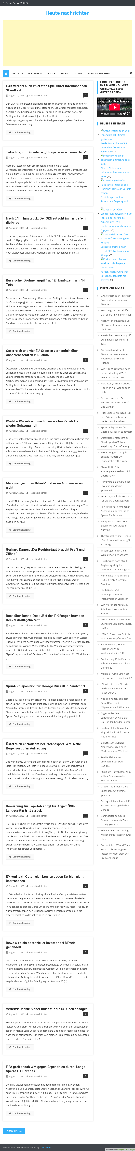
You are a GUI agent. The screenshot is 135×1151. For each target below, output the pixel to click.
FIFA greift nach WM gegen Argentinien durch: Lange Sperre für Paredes (115, 511)
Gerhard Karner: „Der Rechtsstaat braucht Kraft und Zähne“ (115, 402)
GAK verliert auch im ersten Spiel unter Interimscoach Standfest (116, 300)
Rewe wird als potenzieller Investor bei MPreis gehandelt (115, 486)
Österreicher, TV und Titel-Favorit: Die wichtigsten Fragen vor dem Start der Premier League (115, 851)
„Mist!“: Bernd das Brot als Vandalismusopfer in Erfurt (116, 636)
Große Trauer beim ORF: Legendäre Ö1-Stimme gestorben (114, 791)
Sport (64, 73)
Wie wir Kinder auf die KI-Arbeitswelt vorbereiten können (115, 609)
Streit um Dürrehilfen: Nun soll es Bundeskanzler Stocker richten (116, 776)
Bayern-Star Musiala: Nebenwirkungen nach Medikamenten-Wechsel (114, 747)
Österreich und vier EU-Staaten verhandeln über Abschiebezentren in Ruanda (115, 356)
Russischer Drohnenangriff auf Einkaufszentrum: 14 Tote (116, 339)
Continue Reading (21, 132)
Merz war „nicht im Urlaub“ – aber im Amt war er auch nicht (116, 388)
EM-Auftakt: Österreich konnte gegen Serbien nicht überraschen (116, 471)
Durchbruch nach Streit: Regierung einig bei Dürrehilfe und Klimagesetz (116, 565)
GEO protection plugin (126, 1149)
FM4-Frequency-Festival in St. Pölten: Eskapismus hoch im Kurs (116, 624)
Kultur (77, 73)
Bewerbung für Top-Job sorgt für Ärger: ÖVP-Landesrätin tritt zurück (114, 457)
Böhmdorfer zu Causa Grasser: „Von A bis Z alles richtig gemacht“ (115, 820)
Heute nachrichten (67, 13)
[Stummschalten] (124, 113)
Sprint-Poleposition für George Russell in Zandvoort (45, 686)
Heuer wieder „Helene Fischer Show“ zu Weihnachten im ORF (113, 649)
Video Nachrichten (99, 73)
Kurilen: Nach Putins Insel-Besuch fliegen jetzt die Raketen (115, 580)
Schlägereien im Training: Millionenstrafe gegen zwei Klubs (116, 835)
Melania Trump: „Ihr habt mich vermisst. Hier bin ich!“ (116, 676)
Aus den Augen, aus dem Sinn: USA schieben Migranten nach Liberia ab (115, 703)
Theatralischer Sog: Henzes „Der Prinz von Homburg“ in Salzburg (116, 540)
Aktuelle (17, 73)
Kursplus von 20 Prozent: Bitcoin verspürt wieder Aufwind (114, 525)
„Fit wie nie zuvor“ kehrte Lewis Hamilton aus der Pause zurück (114, 688)
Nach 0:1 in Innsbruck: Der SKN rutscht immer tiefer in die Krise (116, 325)
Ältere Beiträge (15, 1130)
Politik (51, 73)
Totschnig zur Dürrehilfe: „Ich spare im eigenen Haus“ (46, 152)
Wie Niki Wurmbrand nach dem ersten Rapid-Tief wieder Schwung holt (115, 373)
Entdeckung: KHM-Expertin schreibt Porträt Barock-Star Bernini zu (116, 663)
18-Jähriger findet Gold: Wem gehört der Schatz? (114, 552)
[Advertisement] (67, 43)
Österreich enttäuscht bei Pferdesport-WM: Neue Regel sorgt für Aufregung (115, 442)
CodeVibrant (45, 1147)
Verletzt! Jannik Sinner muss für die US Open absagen (47, 1009)
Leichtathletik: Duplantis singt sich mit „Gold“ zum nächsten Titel (115, 732)
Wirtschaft (35, 73)
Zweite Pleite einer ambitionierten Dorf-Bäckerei (112, 761)
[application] (114, 107)
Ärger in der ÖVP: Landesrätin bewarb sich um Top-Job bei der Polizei (115, 717)
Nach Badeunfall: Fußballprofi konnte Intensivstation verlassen (114, 594)
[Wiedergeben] (101, 113)
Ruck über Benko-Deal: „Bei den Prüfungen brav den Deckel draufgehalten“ (116, 417)
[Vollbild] (129, 113)
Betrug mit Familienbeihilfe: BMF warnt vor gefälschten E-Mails (116, 805)
